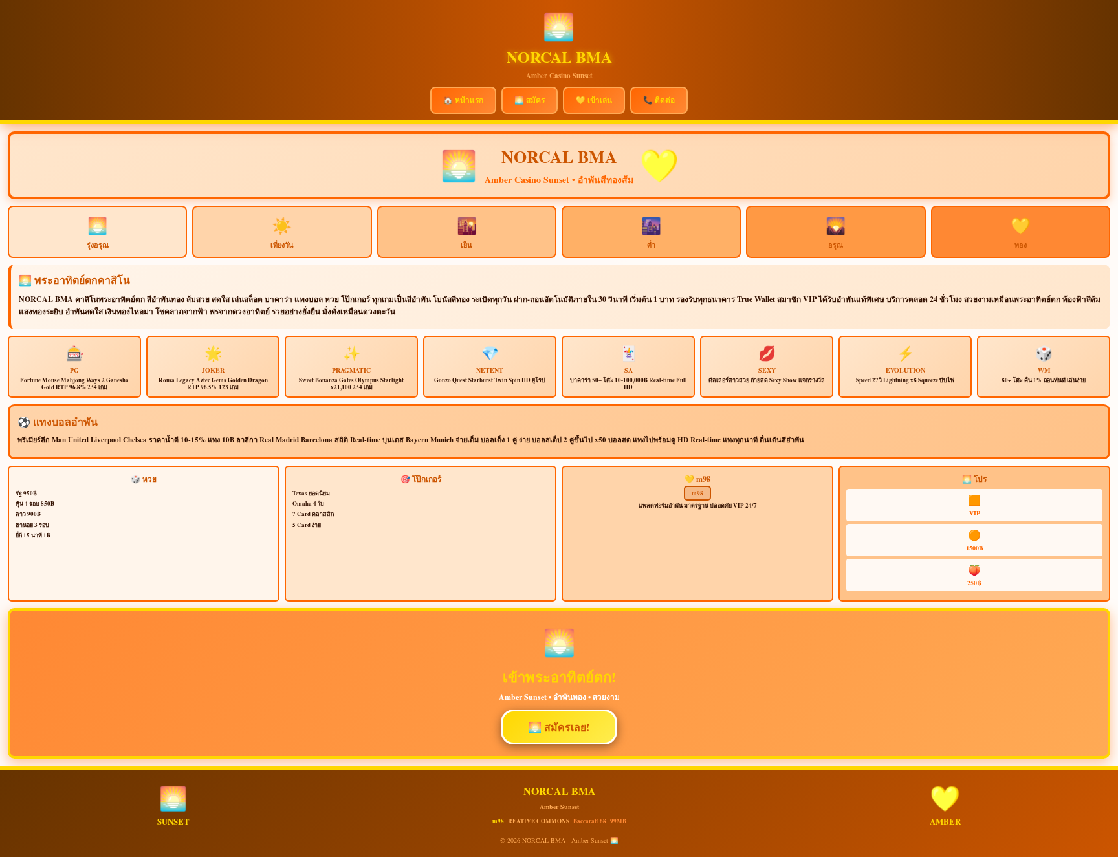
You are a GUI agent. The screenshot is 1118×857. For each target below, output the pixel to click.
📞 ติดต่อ (659, 99)
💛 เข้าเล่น (594, 99)
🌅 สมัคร (529, 99)
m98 (697, 493)
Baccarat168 (589, 821)
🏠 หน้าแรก (463, 99)
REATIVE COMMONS (538, 821)
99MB (618, 821)
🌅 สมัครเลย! (559, 726)
